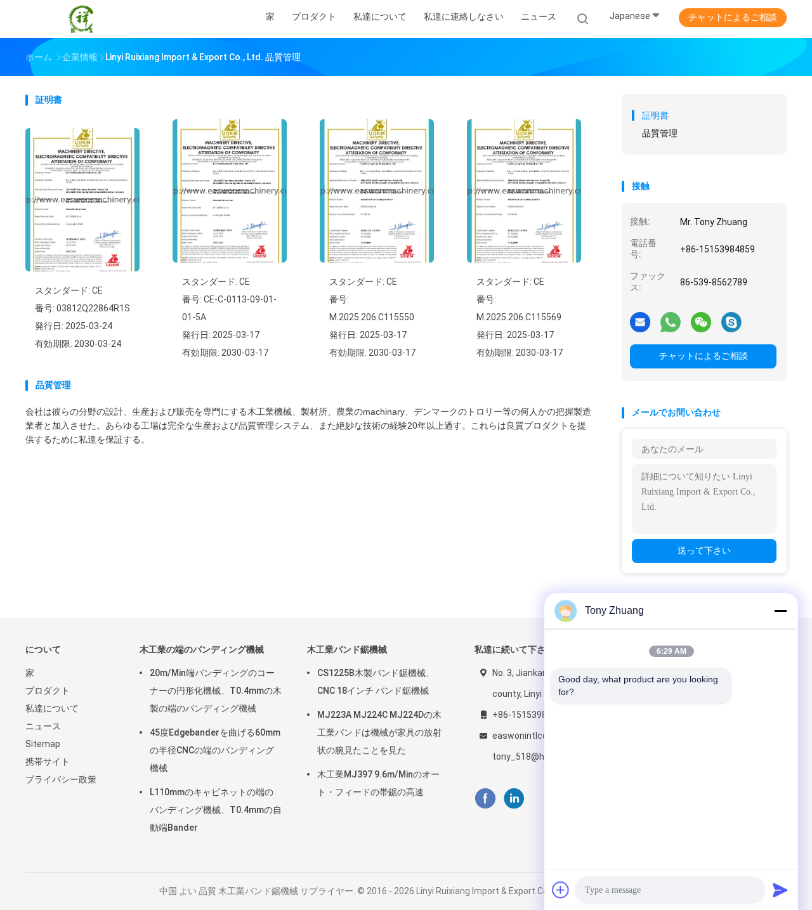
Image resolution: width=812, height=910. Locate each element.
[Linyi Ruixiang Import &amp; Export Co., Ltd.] (81, 19)
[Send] (780, 890)
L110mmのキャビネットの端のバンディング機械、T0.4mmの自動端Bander (216, 810)
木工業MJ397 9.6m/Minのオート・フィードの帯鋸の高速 (378, 783)
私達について (52, 708)
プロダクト (47, 691)
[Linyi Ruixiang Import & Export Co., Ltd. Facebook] (485, 799)
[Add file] (561, 890)
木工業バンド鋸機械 (347, 649)
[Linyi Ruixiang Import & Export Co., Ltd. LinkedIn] (514, 799)
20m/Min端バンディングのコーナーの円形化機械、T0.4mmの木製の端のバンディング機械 (216, 690)
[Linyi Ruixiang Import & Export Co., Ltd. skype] (731, 321)
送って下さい (704, 550)
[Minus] (780, 610)
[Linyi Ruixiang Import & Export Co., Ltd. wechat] (701, 321)
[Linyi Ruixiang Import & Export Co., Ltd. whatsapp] (670, 321)
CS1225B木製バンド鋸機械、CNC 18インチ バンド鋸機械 (376, 682)
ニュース (43, 726)
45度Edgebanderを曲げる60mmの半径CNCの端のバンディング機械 (215, 750)
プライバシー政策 (60, 779)
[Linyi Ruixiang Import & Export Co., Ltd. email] (640, 321)
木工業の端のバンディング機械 (202, 649)
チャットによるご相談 (732, 17)
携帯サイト (47, 762)
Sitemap (42, 744)
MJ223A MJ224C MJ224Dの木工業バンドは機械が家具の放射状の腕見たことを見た (379, 732)
